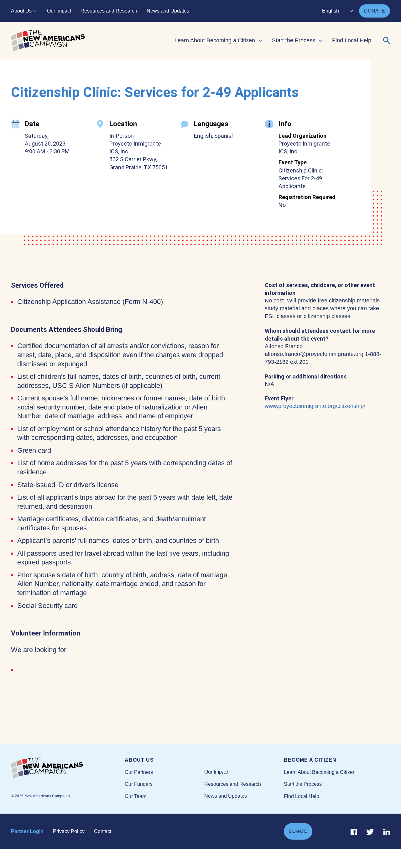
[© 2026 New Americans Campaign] (68, 769)
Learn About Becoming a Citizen (214, 40)
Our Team (135, 796)
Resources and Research (109, 10)
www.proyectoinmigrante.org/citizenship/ (315, 406)
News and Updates (168, 10)
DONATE (374, 10)
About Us (21, 10)
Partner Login (27, 831)
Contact (102, 831)
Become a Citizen (310, 760)
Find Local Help (351, 40)
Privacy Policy (69, 831)
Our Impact (59, 10)
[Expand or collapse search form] (387, 41)
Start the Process (293, 40)
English (330, 10)
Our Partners (139, 772)
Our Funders (139, 784)
